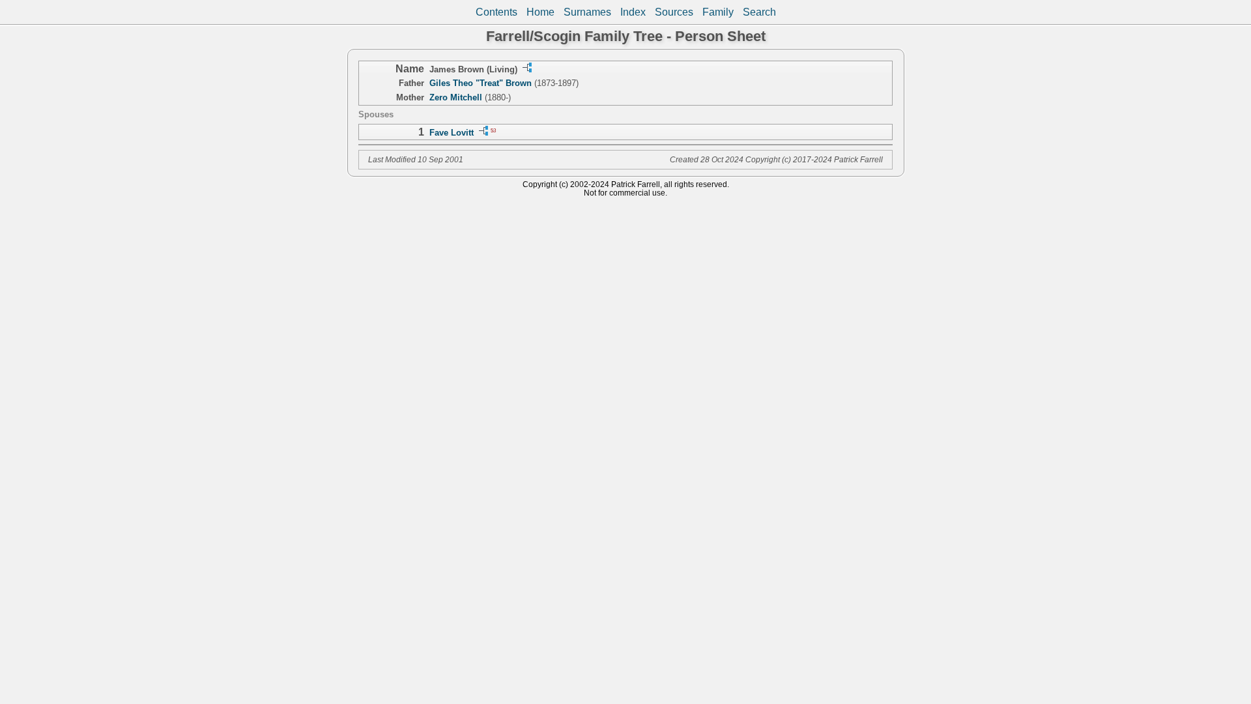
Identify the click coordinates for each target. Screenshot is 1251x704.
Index (633, 12)
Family (718, 12)
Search (759, 12)
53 (493, 130)
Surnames (587, 12)
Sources (674, 12)
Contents (496, 12)
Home (540, 12)
